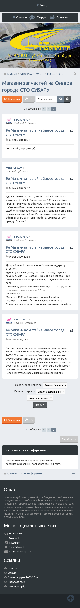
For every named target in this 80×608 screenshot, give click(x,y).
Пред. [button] (44, 109)
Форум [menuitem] (41, 17)
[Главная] (40, 49)
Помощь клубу (16, 586)
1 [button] (49, 108)
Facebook (14, 538)
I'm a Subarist (16, 547)
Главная (62, 17)
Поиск (60, 99)
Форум (12, 572)
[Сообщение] (7, 139)
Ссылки (21, 17)
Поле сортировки (25, 391)
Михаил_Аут (14, 167)
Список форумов (31, 473)
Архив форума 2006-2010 (23, 577)
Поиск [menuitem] (74, 73)
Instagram (14, 542)
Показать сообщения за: (28, 384)
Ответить (13, 99)
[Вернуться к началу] (70, 598)
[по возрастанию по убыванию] (40, 398)
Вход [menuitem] (43, 5)
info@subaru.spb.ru (20, 551)
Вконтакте (15, 533)
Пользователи (16, 582)
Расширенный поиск (67, 99)
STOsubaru (21, 119)
